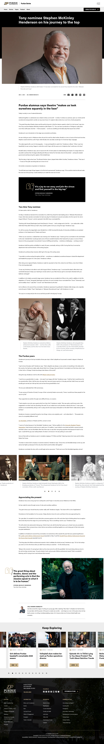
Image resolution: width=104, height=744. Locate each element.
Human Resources (8, 721)
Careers (6, 706)
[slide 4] (22, 673)
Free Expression (51, 737)
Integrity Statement (42, 737)
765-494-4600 (27, 692)
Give (25, 708)
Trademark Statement (65, 735)
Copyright (35, 735)
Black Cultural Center (49, 375)
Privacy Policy (72, 737)
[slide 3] (19, 673)
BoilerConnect (46, 703)
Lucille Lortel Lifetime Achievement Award (32, 536)
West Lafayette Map (8, 703)
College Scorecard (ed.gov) (62, 737)
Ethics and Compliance (29, 703)
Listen (73, 665)
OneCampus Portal (47, 720)
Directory (6, 714)
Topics (16, 9)
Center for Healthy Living (10, 708)
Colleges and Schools (9, 711)
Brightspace (46, 706)
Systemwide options (70, 691)
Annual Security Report (68, 703)
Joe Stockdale (22, 421)
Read (13, 665)
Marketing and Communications (70, 714)
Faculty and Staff (47, 711)
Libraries (6, 724)
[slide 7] (32, 673)
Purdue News (66, 717)
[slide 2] (15, 673)
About (28, 9)
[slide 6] (29, 673)
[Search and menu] (98, 3)
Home (5, 9)
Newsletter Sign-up (90, 9)
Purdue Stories (26, 3)
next (59, 491)
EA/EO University (33, 737)
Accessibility (25, 737)
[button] (84, 95)
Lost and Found (27, 711)
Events (25, 706)
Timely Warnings (67, 722)
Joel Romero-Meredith (33, 95)
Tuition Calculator (28, 720)
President (26, 717)
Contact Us (79, 737)
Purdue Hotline (66, 720)
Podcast (22, 9)
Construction (66, 706)
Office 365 (45, 717)
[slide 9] (39, 673)
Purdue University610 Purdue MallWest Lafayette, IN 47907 (29, 686)
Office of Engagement (29, 714)
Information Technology (68, 711)
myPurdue (45, 714)
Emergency (65, 708)
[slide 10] (42, 673)
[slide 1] (12, 673)
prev (45, 491)
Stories (11, 9)
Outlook (45, 722)
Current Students (47, 708)
